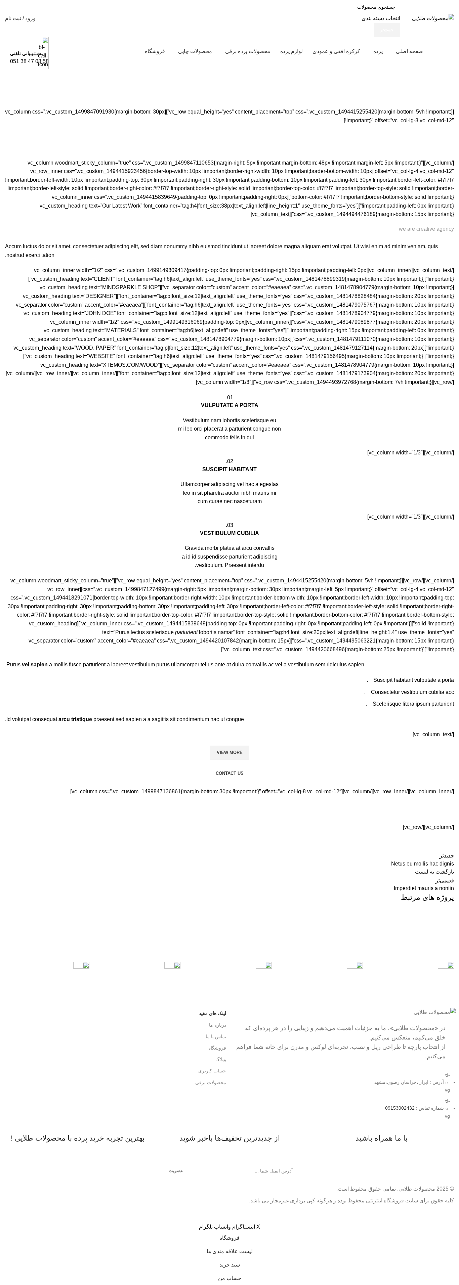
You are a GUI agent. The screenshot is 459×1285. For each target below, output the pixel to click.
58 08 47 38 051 (29, 61)
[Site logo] (433, 18)
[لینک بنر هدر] (229, 642)
